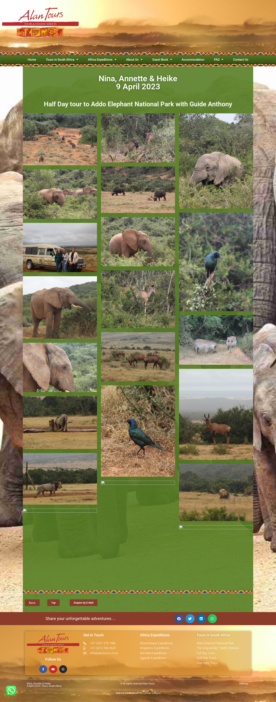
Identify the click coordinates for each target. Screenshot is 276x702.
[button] (178, 618)
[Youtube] (53, 669)
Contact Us (240, 59)
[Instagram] (63, 669)
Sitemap (243, 683)
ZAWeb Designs (151, 693)
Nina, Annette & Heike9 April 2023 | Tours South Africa (44, 684)
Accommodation (193, 59)
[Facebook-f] (43, 669)
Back (32, 602)
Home (32, 59)
